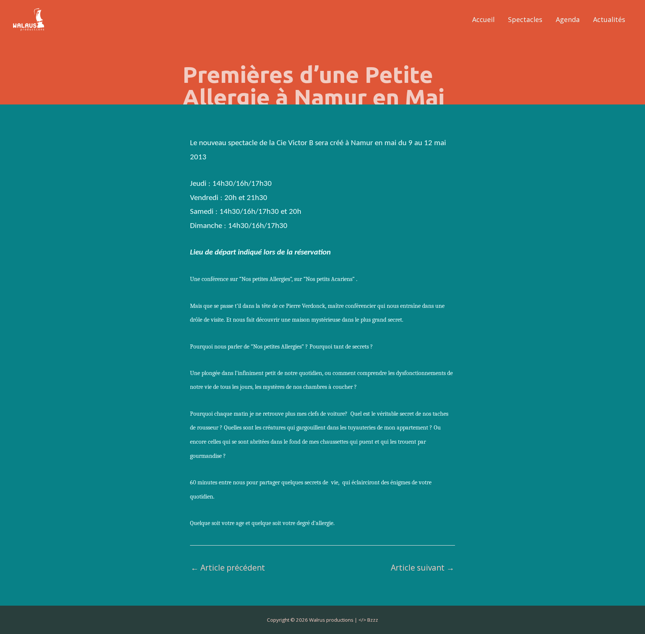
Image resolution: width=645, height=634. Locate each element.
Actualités (609, 19)
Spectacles (525, 19)
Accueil (483, 19)
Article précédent (228, 568)
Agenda (568, 19)
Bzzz (372, 619)
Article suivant (422, 568)
